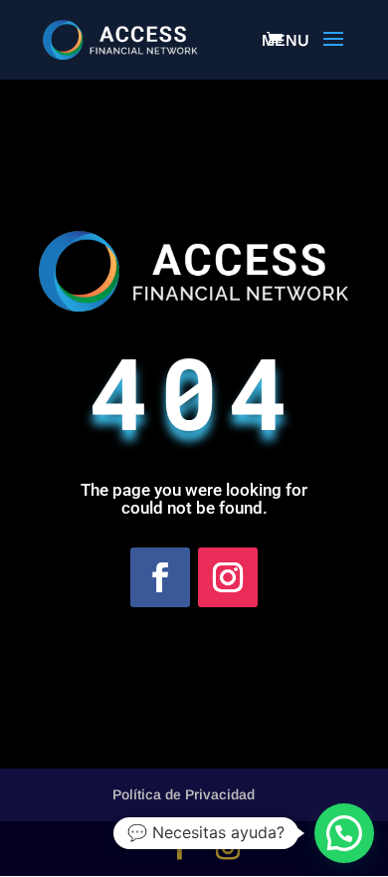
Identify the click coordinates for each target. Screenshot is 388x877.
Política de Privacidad (183, 794)
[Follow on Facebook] (160, 577)
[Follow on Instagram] (228, 577)
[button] (344, 833)
